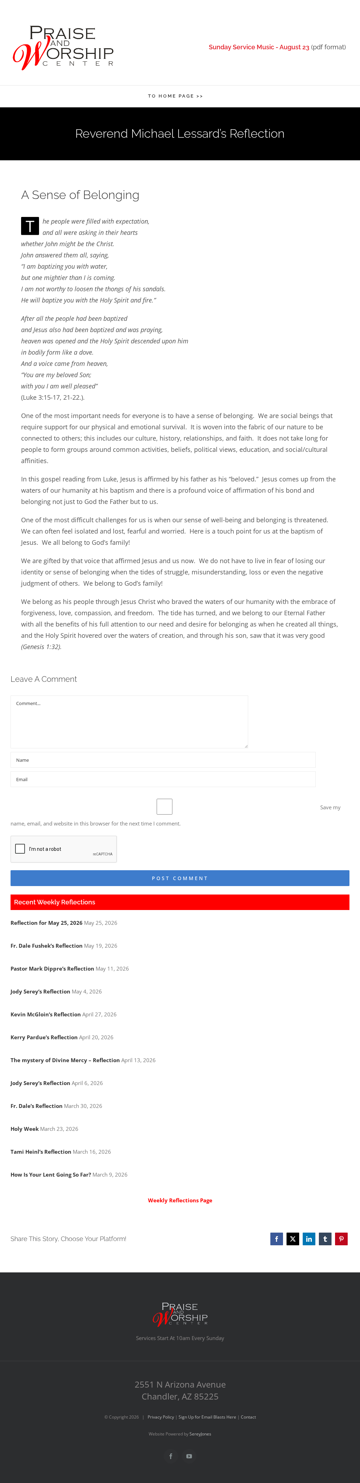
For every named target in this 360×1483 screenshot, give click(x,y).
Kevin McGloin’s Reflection (46, 1014)
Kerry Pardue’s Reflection (44, 1037)
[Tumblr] (325, 1239)
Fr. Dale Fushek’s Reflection (47, 945)
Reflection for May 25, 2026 (47, 922)
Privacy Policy (161, 1417)
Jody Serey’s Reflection (40, 991)
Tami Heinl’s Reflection (41, 1151)
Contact (248, 1417)
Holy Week (25, 1128)
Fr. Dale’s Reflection (37, 1105)
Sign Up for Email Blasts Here (207, 1417)
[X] (293, 1239)
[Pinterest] (341, 1239)
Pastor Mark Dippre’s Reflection (52, 968)
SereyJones (200, 1434)
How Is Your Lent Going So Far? (51, 1174)
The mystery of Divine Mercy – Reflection (65, 1060)
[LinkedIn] (309, 1239)
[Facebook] (277, 1239)
